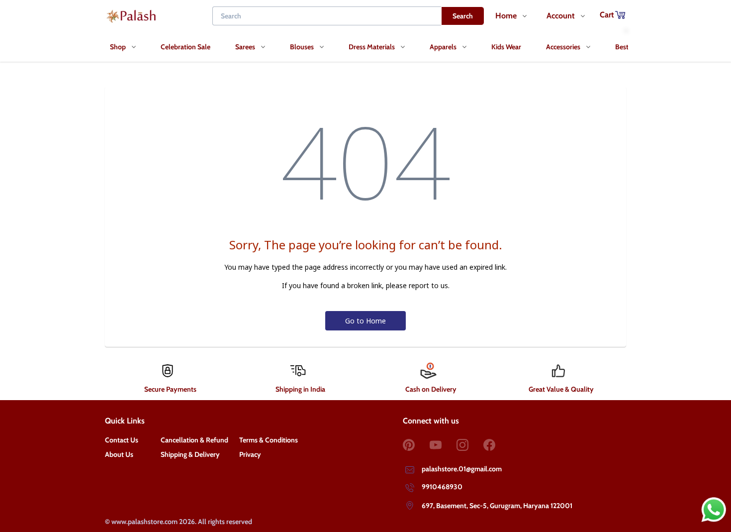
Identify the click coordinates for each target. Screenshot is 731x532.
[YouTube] (443, 444)
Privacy (250, 454)
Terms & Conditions (268, 439)
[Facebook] (496, 445)
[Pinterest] (416, 445)
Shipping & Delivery (190, 454)
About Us (119, 454)
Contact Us (121, 439)
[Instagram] (470, 445)
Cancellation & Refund (194, 439)
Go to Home (365, 320)
